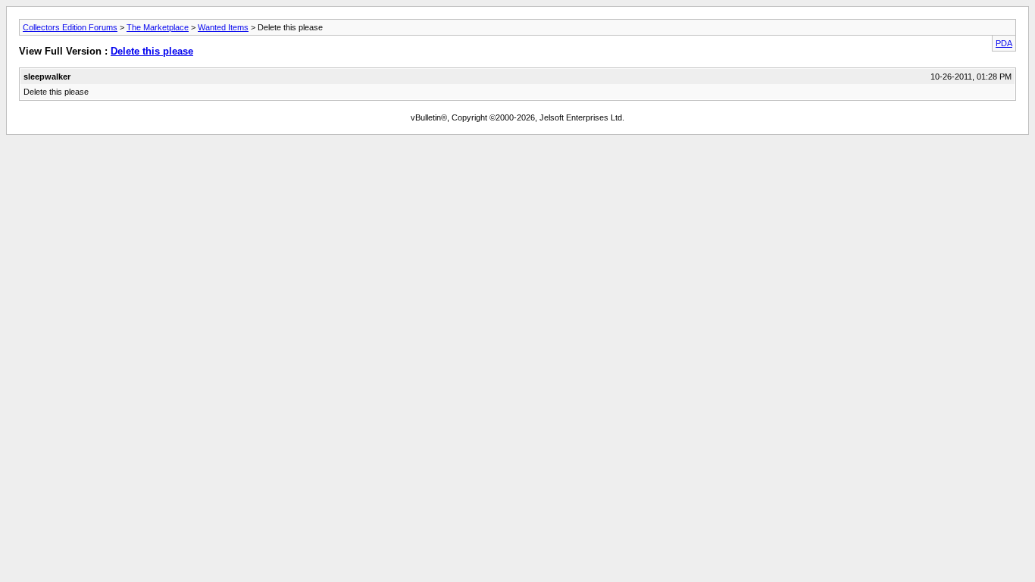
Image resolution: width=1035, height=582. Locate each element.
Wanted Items (223, 27)
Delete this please (152, 51)
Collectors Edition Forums (70, 27)
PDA (1004, 43)
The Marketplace (158, 27)
